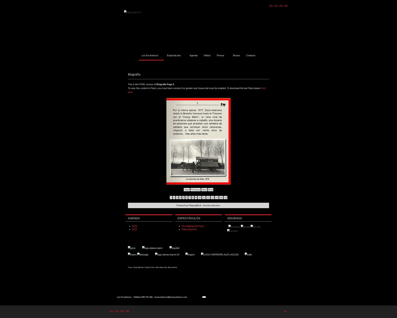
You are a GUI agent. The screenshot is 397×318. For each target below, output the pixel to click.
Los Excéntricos (150, 55)
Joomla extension (211, 205)
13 (212, 197)
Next (204, 189)
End (211, 189)
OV (285, 311)
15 (221, 197)
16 (225, 197)
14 (217, 197)
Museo (236, 55)
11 (204, 197)
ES (271, 6)
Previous (195, 189)
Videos (207, 55)
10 (199, 197)
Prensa (220, 55)
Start (186, 189)
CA (276, 6)
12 (208, 197)
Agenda (193, 55)
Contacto (250, 55)
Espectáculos (174, 55)
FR (286, 6)
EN (281, 6)
